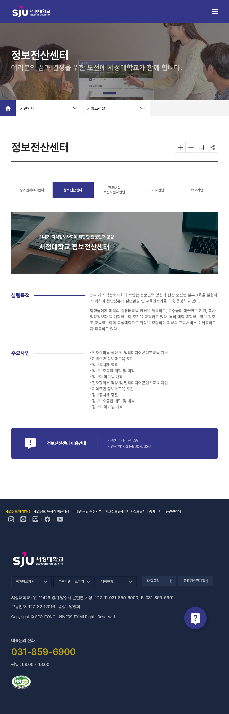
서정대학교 (31, 11)
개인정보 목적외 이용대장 (51, 511)
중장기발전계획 (194, 581)
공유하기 (212, 147)
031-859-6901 (160, 597)
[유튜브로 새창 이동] (60, 519)
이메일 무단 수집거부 (87, 511)
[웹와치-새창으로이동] (21, 682)
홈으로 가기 (8, 108)
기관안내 (27, 108)
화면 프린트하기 (201, 147)
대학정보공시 (136, 511)
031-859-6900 (123, 597)
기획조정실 (96, 108)
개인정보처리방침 (18, 511)
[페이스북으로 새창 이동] (47, 519)
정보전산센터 (73, 190)
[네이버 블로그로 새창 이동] (35, 519)
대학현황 (107, 581)
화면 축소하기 (191, 147)
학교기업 (197, 190)
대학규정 (152, 581)
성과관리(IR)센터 (32, 190)
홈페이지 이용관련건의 (165, 511)
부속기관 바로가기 (71, 581)
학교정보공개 (114, 511)
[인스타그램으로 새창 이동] (11, 519)
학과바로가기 (25, 581)
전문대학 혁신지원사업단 (114, 190)
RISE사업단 (155, 190)
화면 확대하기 (180, 147)
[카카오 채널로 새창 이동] (23, 519)
